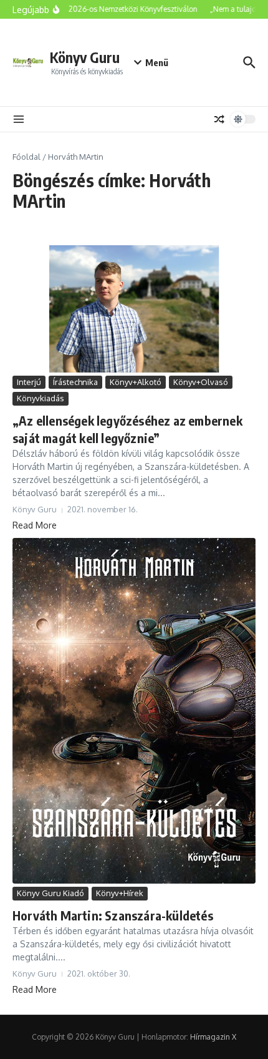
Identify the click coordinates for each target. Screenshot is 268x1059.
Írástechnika (75, 382)
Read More (34, 525)
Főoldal (26, 157)
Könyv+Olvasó (200, 382)
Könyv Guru (85, 57)
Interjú (29, 382)
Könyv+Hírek (119, 893)
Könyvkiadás (40, 398)
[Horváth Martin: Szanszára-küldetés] (134, 711)
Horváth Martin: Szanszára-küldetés (112, 915)
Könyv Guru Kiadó (50, 893)
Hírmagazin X (213, 1037)
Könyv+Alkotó (135, 382)
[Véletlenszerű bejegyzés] (219, 119)
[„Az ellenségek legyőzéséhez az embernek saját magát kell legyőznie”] (134, 309)
